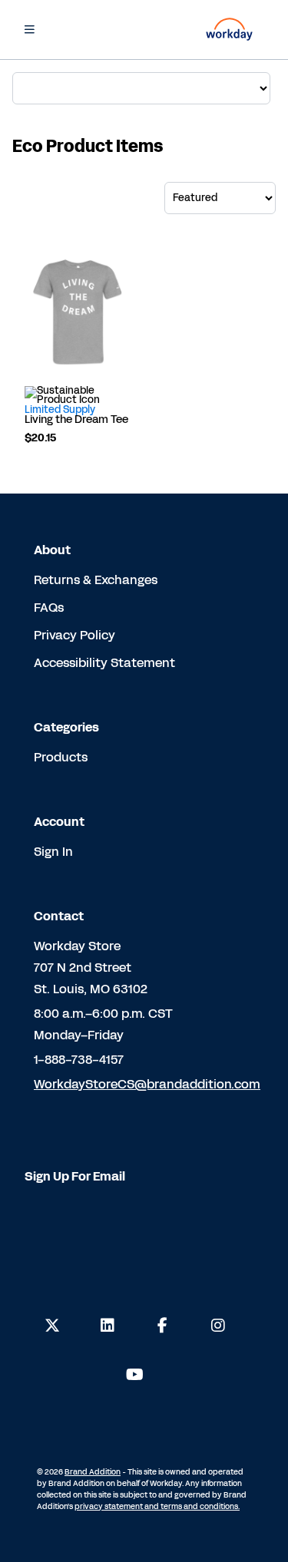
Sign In (53, 851)
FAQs (49, 607)
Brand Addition (93, 1472)
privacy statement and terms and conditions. (157, 1506)
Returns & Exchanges (95, 580)
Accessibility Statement (104, 663)
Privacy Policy (74, 635)
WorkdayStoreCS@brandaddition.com (147, 1084)
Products (61, 757)
